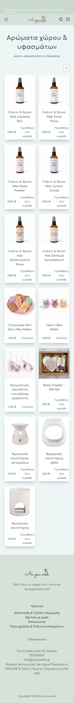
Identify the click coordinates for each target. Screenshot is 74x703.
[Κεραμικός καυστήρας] (19, 501)
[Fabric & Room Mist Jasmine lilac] (19, 90)
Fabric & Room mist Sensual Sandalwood (54, 256)
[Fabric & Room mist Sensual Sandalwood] (54, 229)
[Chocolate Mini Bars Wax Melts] (19, 303)
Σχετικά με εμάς (37, 617)
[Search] (61, 19)
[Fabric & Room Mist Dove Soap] (54, 90)
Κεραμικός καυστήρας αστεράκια (20, 458)
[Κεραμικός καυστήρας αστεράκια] (19, 432)
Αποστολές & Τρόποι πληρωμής (37, 613)
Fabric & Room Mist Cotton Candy (54, 186)
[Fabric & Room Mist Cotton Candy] (54, 160)
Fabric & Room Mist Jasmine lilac (19, 117)
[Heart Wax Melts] (54, 303)
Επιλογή (27, 338)
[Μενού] (6, 19)
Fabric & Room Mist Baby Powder (19, 186)
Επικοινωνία (37, 621)
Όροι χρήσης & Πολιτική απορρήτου (37, 626)
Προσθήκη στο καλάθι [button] (27, 132)
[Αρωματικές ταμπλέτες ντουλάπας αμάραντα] (19, 363)
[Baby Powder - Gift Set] (54, 363)
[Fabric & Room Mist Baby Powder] (19, 160)
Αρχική (18, 56)
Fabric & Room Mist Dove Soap (54, 117)
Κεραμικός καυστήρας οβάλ (54, 458)
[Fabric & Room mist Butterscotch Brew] (19, 229)
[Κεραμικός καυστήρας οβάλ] (54, 432)
